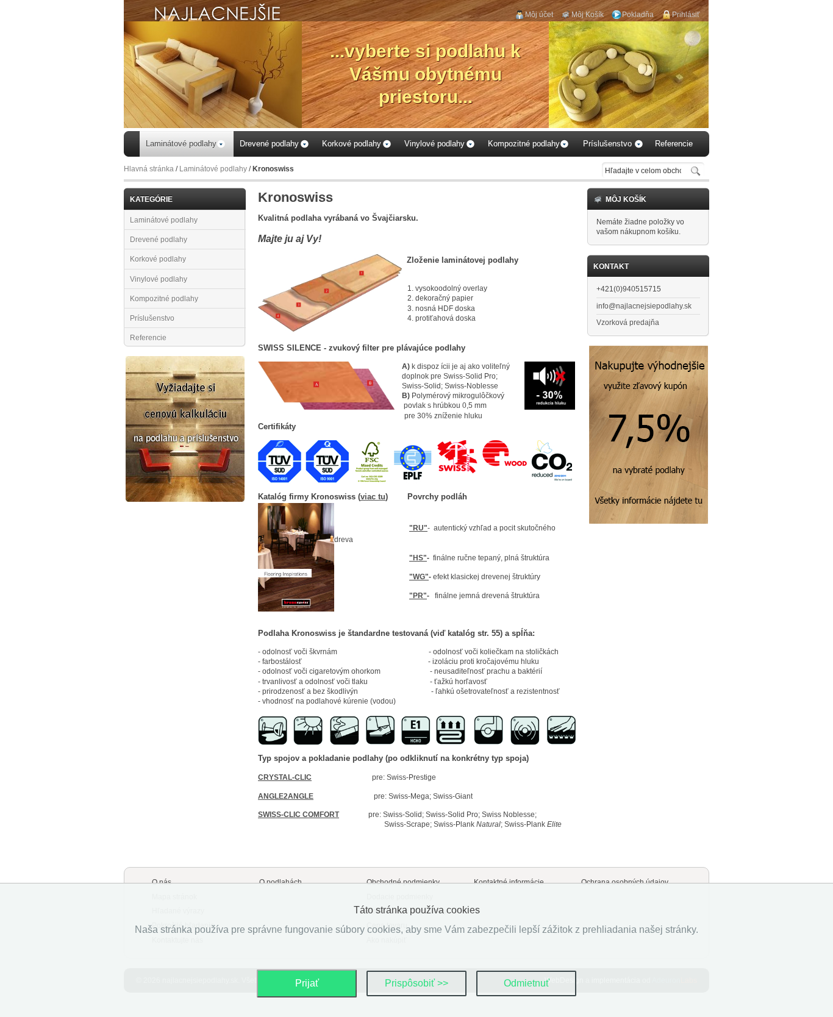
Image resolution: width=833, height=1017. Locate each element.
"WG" (419, 577)
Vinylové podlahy (158, 279)
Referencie (148, 338)
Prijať (307, 983)
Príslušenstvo (152, 318)
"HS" (418, 558)
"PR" (418, 595)
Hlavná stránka (149, 169)
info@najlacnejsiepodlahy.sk (644, 306)
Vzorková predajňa (627, 322)
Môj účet (539, 14)
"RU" (418, 528)
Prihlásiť (686, 14)
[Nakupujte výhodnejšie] (648, 350)
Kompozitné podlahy (164, 298)
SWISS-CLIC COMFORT (298, 814)
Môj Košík (587, 14)
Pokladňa (638, 14)
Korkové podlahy (158, 259)
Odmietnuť (526, 983)
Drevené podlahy (158, 239)
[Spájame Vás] (185, 361)
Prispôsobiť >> (416, 983)
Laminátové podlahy (213, 169)
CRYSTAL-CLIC (285, 777)
